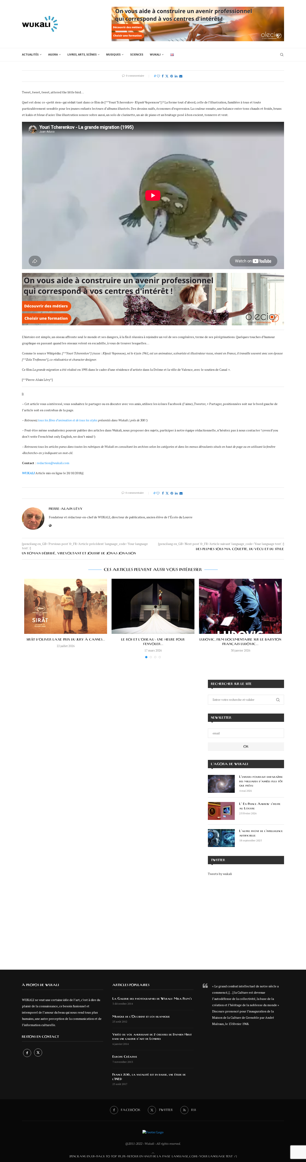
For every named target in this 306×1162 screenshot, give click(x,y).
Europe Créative (124, 1056)
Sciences (136, 54)
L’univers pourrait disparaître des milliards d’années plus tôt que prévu (261, 781)
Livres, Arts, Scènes (82, 54)
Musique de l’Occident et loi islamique (141, 1016)
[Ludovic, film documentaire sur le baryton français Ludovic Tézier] (240, 606)
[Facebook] (27, 1053)
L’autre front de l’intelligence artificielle (261, 833)
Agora (53, 54)
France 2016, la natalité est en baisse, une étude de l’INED (149, 1077)
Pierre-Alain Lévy (65, 508)
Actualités (30, 54)
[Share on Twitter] (166, 76)
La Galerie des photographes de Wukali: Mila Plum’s (152, 998)
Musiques (113, 54)
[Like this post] (158, 76)
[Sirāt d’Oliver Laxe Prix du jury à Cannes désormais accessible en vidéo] (65, 606)
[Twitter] (38, 1053)
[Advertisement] (246, 920)
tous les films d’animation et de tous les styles (68, 420)
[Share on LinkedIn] (176, 76)
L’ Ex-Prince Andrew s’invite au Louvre (259, 806)
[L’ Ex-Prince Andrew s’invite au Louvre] (221, 811)
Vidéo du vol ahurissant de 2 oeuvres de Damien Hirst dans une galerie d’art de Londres (152, 1037)
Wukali (155, 54)
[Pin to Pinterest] (171, 76)
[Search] (282, 54)
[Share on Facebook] (163, 76)
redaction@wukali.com (53, 463)
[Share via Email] (180, 76)
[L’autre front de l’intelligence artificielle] (221, 838)
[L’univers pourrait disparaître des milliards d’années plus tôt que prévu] (221, 784)
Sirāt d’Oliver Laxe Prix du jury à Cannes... (65, 639)
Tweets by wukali (220, 874)
